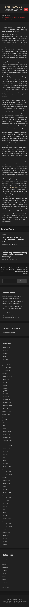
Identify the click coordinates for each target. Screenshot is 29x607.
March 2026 (5, 359)
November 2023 (7, 440)
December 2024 (7, 402)
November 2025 (7, 370)
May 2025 (5, 388)
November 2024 (7, 405)
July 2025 (5, 382)
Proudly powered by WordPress (11, 601)
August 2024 (6, 414)
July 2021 (5, 503)
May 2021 (5, 509)
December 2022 (7, 472)
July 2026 (5, 350)
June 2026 (5, 353)
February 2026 (6, 362)
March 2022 (5, 489)
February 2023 (6, 466)
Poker (4, 573)
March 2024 (5, 428)
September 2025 (7, 376)
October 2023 (6, 443)
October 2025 (6, 373)
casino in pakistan (14, 187)
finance (4, 564)
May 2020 (5, 544)
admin (15, 34)
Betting (4, 25)
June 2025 (5, 385)
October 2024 (6, 408)
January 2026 (6, 365)
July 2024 (5, 417)
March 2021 (5, 515)
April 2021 (5, 512)
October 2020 (6, 529)
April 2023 (5, 460)
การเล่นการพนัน (6, 585)
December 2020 (7, 524)
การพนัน (4, 582)
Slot (3, 576)
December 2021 (7, 498)
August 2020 (6, 535)
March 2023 (5, 463)
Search (22, 281)
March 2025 (5, 394)
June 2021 (5, 506)
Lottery (4, 570)
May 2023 (5, 457)
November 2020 (7, 527)
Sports (4, 579)
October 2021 (6, 501)
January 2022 (6, 495)
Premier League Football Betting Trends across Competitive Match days (14, 255)
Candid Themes (18, 603)
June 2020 (5, 541)
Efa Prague (13, 7)
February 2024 (6, 431)
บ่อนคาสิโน (5, 588)
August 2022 (6, 483)
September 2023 (7, 446)
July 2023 (5, 451)
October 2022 (6, 477)
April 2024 (5, 425)
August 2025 (6, 379)
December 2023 (7, 437)
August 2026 (6, 347)
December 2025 (7, 368)
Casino (4, 562)
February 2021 (6, 518)
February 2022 (6, 492)
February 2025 (6, 396)
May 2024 (5, 422)
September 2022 (7, 480)
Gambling (5, 567)
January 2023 (6, 469)
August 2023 (6, 448)
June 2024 (5, 420)
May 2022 (5, 486)
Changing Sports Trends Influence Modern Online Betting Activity (14, 239)
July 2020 (5, 538)
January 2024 (6, 434)
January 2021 (6, 521)
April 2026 (5, 356)
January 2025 (6, 399)
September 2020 (7, 532)
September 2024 (7, 411)
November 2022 (7, 475)
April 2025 (5, 391)
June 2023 (5, 454)
